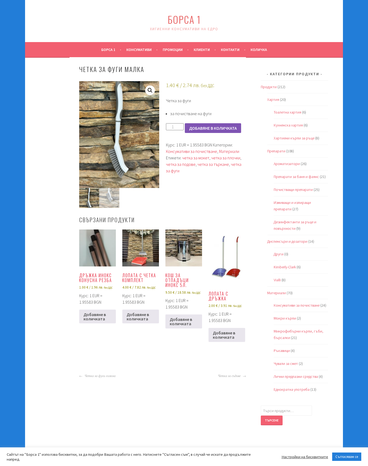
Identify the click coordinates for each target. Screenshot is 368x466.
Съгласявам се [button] (346, 456)
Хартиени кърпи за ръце (294, 138)
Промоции (173, 49)
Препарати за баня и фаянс (296, 176)
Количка (259, 49)
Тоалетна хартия (287, 112)
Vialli (277, 279)
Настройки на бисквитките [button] (305, 456)
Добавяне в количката (213, 128)
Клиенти (202, 49)
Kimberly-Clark (285, 267)
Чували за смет (286, 363)
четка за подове (181, 164)
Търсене (272, 420)
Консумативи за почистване (191, 151)
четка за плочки (225, 157)
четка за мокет (195, 157)
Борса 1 (184, 19)
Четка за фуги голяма (100, 376)
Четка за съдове (229, 376)
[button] (150, 90)
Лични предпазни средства (296, 376)
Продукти (269, 86)
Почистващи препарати (293, 189)
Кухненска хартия (288, 125)
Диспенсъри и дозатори (287, 241)
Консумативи (139, 49)
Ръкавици (282, 350)
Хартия (273, 99)
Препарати (276, 151)
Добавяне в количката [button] (95, 316)
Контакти (230, 49)
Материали (229, 151)
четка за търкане (213, 164)
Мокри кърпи (285, 318)
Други (278, 254)
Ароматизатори (287, 163)
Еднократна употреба (292, 389)
